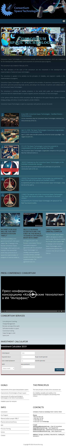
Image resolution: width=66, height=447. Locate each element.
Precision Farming (6, 429)
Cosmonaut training (8, 331)
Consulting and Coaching (10, 321)
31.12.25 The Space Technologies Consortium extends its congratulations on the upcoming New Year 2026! (39, 147)
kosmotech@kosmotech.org (41, 431)
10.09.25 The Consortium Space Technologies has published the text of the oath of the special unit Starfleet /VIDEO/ (42, 179)
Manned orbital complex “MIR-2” (10, 418)
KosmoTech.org (38, 444)
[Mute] (61, 311)
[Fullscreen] (64, 311)
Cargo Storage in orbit (9, 333)
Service (3, 432)
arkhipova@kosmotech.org (41, 426)
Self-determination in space (11, 328)
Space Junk (6, 335)
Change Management (9, 324)
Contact (3, 435)
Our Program (4, 415)
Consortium (4, 412)
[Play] (2, 311)
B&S (2, 425)
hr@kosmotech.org (39, 429)
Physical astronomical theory (9, 422)
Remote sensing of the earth (11, 326)
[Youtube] (63, 6)
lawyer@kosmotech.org (40, 428)
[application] (33, 294)
